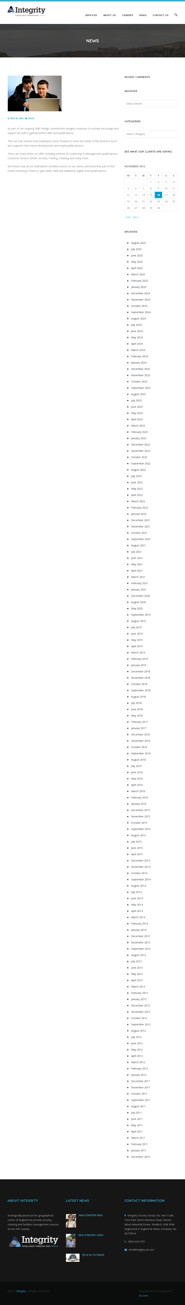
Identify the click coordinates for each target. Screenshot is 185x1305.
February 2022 (139, 507)
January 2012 (138, 1074)
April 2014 (137, 911)
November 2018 (140, 677)
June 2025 (137, 255)
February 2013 (139, 993)
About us (109, 15)
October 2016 (139, 747)
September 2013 (140, 948)
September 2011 (140, 1100)
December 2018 (140, 671)
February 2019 (139, 659)
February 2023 (139, 432)
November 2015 (140, 816)
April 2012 (137, 1056)
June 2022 (137, 482)
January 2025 (138, 287)
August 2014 (138, 885)
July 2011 (136, 1112)
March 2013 (138, 986)
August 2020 (138, 602)
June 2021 (137, 558)
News (142, 15)
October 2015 (139, 822)
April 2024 (137, 343)
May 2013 (137, 974)
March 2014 (138, 917)
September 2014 (140, 879)
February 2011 (139, 1144)
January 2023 (138, 438)
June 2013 (137, 967)
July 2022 (136, 476)
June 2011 (137, 1119)
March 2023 (138, 425)
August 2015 (138, 835)
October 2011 (139, 1093)
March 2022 (138, 501)
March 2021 (138, 577)
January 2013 (138, 999)
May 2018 (137, 715)
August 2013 (138, 955)
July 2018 (136, 703)
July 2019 (136, 627)
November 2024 (140, 299)
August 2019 (138, 621)
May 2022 (137, 488)
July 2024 (136, 324)
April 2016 (137, 785)
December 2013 (140, 936)
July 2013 (136, 961)
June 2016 (137, 772)
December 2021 (140, 520)
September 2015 (140, 829)
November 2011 (140, 1087)
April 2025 (137, 268)
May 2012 (137, 1049)
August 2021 (138, 545)
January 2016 (138, 803)
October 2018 (139, 684)
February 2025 (139, 280)
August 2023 (138, 394)
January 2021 (138, 589)
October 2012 (139, 1018)
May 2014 (137, 904)
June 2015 (137, 848)
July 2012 (136, 1037)
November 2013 (140, 942)
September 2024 (140, 312)
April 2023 (137, 419)
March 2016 (138, 791)
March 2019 (138, 652)
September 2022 (140, 463)
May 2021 (137, 564)
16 (158, 195)
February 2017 (139, 722)
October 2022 (139, 457)
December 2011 (140, 1081)
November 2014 (140, 866)
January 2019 (138, 665)
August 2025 (138, 243)
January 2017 (138, 728)
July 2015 (136, 841)
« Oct (127, 217)
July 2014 (136, 892)
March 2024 (138, 350)
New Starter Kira (91, 1215)
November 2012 (140, 1011)
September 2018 (140, 690)
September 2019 (140, 614)
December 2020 (140, 595)
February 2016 (139, 797)
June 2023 (137, 406)
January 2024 (138, 362)
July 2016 (136, 766)
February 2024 (139, 356)
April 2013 (137, 980)
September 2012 (140, 1024)
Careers (127, 15)
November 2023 (140, 375)
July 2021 (136, 551)
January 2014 (138, 930)
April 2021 (137, 570)
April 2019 (137, 646)
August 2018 (138, 696)
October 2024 (139, 306)
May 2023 (137, 413)
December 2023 (140, 369)
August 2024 (138, 318)
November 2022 (140, 451)
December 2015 (140, 810)
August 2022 (138, 469)
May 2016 (137, 778)
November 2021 (140, 526)
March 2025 (138, 274)
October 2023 (139, 381)
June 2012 (137, 1043)
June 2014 (137, 898)
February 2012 (139, 1068)
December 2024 (140, 293)
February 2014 (139, 923)
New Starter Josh (90, 1235)
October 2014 (139, 873)
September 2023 (140, 388)
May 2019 (137, 640)
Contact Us (160, 15)
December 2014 (140, 860)
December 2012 (140, 1005)
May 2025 (137, 261)
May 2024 (137, 337)
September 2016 (140, 753)
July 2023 (136, 400)
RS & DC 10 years (93, 1255)
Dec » (136, 217)
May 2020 (137, 608)
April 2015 (137, 854)
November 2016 (140, 740)
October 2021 (139, 532)
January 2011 (138, 1150)
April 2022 (137, 495)
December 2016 (140, 734)
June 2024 (137, 331)
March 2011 (138, 1138)
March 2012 (138, 1062)
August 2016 (138, 759)
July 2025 (136, 249)
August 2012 (138, 1030)
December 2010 (140, 1156)
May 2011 (137, 1125)
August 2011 (138, 1106)
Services (91, 15)
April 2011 (137, 1131)
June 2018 (137, 709)
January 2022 (138, 514)
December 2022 (140, 444)
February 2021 (139, 583)
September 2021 (140, 539)
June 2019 (137, 633)
